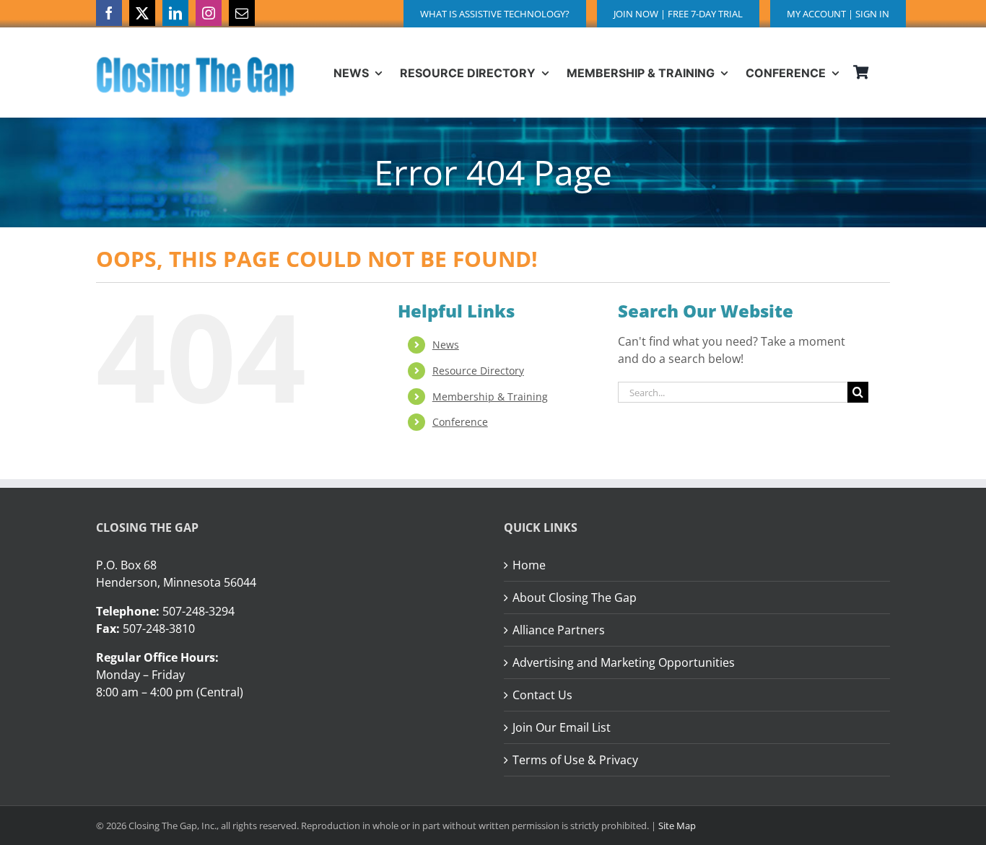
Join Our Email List (561, 727)
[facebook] (109, 13)
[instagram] (209, 13)
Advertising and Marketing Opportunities (623, 662)
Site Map (677, 825)
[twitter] (142, 13)
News (445, 344)
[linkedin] (175, 13)
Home (529, 565)
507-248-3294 (198, 611)
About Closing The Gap (574, 597)
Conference (460, 422)
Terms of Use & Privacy (575, 760)
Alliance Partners (558, 630)
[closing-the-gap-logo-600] (195, 62)
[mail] (242, 13)
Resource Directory (478, 370)
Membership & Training (490, 396)
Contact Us (542, 695)
